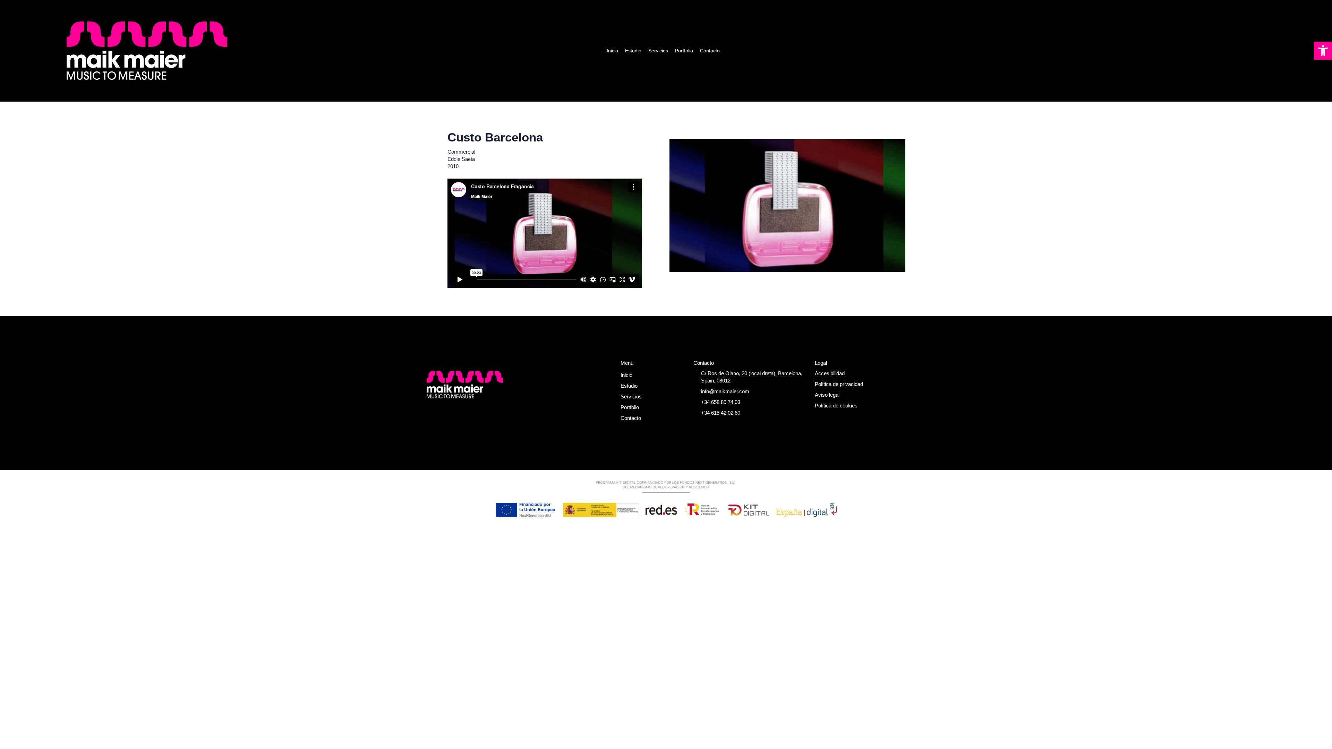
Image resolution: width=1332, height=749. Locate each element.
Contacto (710, 50)
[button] (1323, 51)
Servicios (658, 50)
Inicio (612, 50)
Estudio (633, 50)
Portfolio (684, 50)
